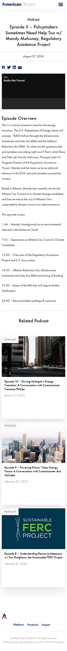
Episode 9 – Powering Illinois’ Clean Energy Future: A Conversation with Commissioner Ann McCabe (32, 471)
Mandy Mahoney (28, 157)
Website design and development (19, 642)
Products (33, 624)
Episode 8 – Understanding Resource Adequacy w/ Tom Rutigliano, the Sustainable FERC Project (33, 555)
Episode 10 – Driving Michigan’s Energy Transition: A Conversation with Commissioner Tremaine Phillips (32, 385)
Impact (46, 624)
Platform (18, 624)
